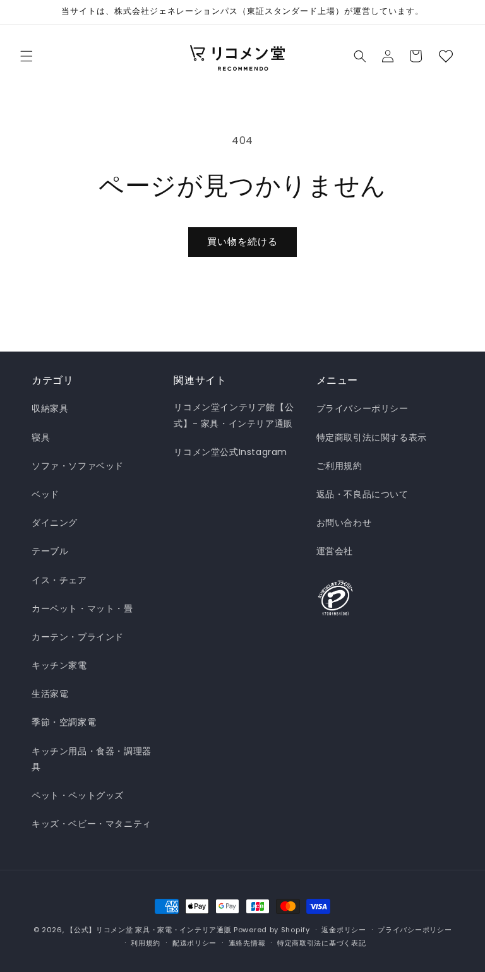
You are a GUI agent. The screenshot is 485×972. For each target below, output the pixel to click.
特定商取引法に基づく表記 (321, 943)
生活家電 (50, 693)
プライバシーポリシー (362, 408)
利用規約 (145, 943)
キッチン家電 (59, 665)
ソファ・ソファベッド (78, 465)
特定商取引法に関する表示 (371, 437)
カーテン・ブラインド (78, 637)
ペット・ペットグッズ (78, 795)
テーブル (50, 551)
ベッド (45, 494)
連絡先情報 (247, 943)
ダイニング (55, 522)
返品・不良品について (362, 494)
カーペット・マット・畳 (82, 608)
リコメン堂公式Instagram (230, 452)
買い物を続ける (242, 241)
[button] (26, 56)
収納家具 (50, 408)
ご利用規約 (339, 465)
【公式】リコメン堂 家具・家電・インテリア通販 (148, 930)
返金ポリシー (343, 930)
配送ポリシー (194, 943)
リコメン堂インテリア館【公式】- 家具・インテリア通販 (234, 415)
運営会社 (334, 551)
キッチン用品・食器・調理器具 (92, 759)
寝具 (41, 437)
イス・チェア (59, 580)
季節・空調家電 (64, 722)
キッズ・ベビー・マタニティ (92, 823)
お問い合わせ (344, 522)
